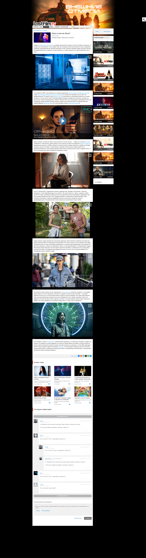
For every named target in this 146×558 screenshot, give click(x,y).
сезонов (106, 37)
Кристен (61, 346)
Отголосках (66, 292)
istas (41, 473)
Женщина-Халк (84, 93)
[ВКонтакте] (79, 356)
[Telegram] (83, 356)
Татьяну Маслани (73, 93)
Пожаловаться (87, 430)
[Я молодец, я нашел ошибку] (137, 19)
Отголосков (50, 341)
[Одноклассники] (81, 356)
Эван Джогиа (47, 103)
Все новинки (98, 182)
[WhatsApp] (88, 356)
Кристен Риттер (58, 96)
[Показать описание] (34, 89)
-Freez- (41, 484)
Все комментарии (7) (62, 416)
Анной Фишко (41, 94)
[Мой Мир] (91, 356)
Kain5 (41, 435)
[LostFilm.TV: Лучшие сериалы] (45, 23)
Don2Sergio (48, 458)
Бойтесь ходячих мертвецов (54, 94)
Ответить (43, 430)
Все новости (37, 30)
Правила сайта (77, 518)
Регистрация (46, 510)
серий (101, 37)
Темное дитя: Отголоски (45, 45)
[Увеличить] (90, 57)
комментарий (58, 458)
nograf (41, 421)
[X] (86, 356)
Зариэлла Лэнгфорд (73, 103)
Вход (38, 510)
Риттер (88, 141)
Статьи (45, 30)
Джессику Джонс (84, 143)
